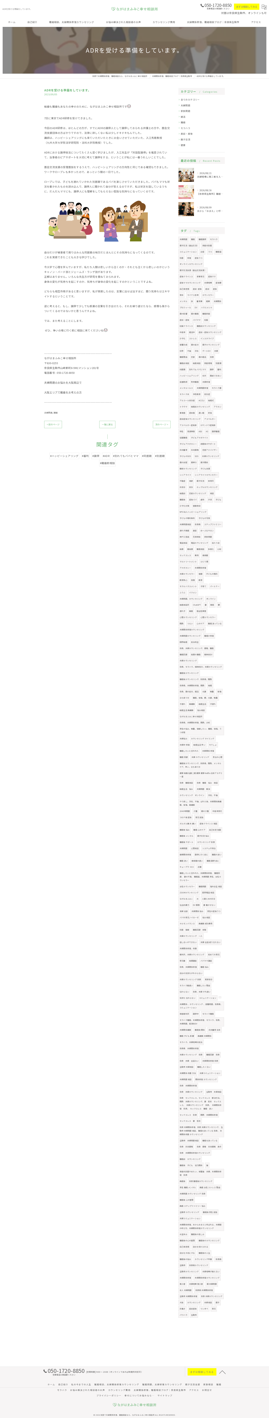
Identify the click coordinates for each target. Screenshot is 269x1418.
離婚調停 (202, 239)
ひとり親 (204, 561)
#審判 (85, 456)
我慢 (193, 580)
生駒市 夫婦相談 (186, 1067)
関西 (181, 623)
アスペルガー (209, 419)
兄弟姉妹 (197, 536)
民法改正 (195, 642)
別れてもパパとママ (197, 369)
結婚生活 (202, 704)
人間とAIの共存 (208, 898)
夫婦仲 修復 (185, 744)
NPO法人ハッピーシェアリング (193, 511)
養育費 (199, 301)
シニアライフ (185, 474)
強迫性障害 (201, 611)
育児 (214, 1308)
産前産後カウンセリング (190, 419)
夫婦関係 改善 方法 (188, 1073)
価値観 (205, 555)
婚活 (183, 116)
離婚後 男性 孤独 (210, 1212)
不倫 (189, 351)
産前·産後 (197, 289)
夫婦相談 (208, 1302)
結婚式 (211, 400)
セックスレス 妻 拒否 (190, 1121)
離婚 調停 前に (213, 860)
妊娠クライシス (186, 326)
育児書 (182, 960)
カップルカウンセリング (207, 487)
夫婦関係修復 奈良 (210, 1060)
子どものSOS (185, 456)
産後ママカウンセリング (190, 282)
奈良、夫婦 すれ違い (201, 991)
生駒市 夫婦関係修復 (188, 1296)
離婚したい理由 (203, 985)
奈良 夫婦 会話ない (189, 1060)
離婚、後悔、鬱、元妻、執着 (205, 697)
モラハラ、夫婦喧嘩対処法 (191, 1042)
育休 (181, 295)
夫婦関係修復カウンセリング (192, 629)
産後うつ (198, 258)
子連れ (182, 704)
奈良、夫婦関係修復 (188, 967)
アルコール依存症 (187, 400)
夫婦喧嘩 (208, 282)
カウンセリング (194, 1302)
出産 (202, 251)
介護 (195, 811)
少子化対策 (184, 505)
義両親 (190, 549)
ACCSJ (201, 400)
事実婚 (182, 412)
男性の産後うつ (213, 911)
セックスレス (185, 555)
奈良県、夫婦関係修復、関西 (192, 685)
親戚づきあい (215, 375)
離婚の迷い (216, 854)
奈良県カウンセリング (198, 1265)
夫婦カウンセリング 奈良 (190, 979)
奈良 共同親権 (186, 1146)
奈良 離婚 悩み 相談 (207, 782)
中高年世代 (217, 811)
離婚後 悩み (185, 829)
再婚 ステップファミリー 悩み (192, 1206)
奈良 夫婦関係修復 (188, 1085)
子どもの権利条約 (187, 518)
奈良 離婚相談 (186, 782)
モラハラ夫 (184, 394)
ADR (204, 375)
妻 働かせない (209, 905)
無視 (212, 604)
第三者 (182, 1284)
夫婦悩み (183, 738)
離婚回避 (183, 654)
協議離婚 (183, 437)
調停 (212, 369)
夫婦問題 (48, 412)
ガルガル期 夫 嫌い (188, 823)
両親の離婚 (196, 654)
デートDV (206, 351)
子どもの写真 (204, 518)
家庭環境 (208, 363)
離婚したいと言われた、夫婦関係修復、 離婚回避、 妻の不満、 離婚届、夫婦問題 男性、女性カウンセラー (200, 877)
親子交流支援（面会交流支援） (193, 270)
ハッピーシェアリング (189, 375)
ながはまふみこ (186, 898)
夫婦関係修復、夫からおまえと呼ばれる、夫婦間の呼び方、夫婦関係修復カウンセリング (200, 1226)
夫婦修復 (206, 381)
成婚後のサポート (208, 443)
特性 (181, 431)
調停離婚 (215, 431)
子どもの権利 (211, 573)
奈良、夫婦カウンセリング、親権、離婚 (197, 648)
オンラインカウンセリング (191, 264)
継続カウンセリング (188, 468)
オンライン (211, 598)
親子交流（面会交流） (189, 245)
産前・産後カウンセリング (210, 332)
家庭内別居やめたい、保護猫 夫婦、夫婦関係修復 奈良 (200, 1173)
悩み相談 (201, 710)
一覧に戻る (107, 424)
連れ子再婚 (184, 530)
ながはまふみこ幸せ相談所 (191, 716)
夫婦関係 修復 (208, 750)
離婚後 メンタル (186, 835)
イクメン (193, 592)
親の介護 (205, 811)
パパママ (197, 320)
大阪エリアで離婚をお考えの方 (63, 392)
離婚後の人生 (204, 1253)
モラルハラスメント (188, 586)
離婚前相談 (184, 363)
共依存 (182, 487)
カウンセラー (208, 295)
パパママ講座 (206, 960)
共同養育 (183, 450)
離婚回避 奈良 (212, 1054)
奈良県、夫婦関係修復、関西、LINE (195, 722)
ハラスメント (206, 307)
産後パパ (193, 499)
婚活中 (192, 332)
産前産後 (193, 1308)
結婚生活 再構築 (186, 710)
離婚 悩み (205, 967)
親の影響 (183, 313)
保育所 (211, 481)
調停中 (196, 1013)
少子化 (182, 338)
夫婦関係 (217, 301)
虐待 (202, 499)
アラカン (217, 406)
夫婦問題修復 (202, 388)
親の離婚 (195, 313)
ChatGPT (197, 604)
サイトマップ (165, 1395)
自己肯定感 (184, 289)
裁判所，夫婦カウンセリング (192, 954)
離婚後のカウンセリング (209, 1240)
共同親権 (195, 450)
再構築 (192, 704)
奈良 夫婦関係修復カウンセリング (195, 1152)
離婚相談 (200, 549)
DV (196, 307)
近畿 (199, 866)
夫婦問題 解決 (203, 789)
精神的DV (208, 654)
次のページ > (161, 424)
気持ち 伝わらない (187, 998)
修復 (189, 258)
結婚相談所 (184, 604)
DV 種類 (196, 905)
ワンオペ (204, 1308)
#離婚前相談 (107, 463)
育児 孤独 (199, 817)
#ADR (106, 456)
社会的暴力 (184, 905)
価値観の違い (197, 860)
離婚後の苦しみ (197, 1234)
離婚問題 (202, 886)
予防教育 (197, 394)
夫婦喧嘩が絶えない (210, 1271)
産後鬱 (218, 282)
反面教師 (183, 381)
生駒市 (182, 1265)
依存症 (207, 394)
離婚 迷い (184, 860)
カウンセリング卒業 (203, 1259)
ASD (200, 431)
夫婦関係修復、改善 (188, 948)
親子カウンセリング (210, 344)
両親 (181, 549)
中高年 (182, 332)
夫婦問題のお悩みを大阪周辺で (63, 382)
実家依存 (208, 979)
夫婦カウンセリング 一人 (191, 936)
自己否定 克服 (215, 829)
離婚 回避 (184, 757)
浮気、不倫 (213, 795)
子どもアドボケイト (199, 437)
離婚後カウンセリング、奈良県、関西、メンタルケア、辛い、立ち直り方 (200, 765)
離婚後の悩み (185, 1259)
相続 (191, 481)
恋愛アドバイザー (210, 450)
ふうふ (182, 592)
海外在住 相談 (216, 886)
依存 (191, 487)
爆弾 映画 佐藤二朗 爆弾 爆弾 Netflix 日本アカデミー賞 (201, 775)
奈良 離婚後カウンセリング (200, 1181)
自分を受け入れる (200, 1246)
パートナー (214, 586)
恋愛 (193, 357)
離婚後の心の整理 (187, 1240)
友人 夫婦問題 (185, 1290)
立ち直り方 (184, 697)
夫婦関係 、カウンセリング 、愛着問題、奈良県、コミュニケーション (201, 1006)
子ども (218, 499)
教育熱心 (183, 580)
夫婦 (216, 351)
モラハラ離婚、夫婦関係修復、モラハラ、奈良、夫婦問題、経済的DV (200, 1022)
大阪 (181, 1302)
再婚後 (182, 1181)
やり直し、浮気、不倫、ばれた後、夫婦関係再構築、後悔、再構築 (200, 803)
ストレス (193, 338)
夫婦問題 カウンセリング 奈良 (192, 1193)
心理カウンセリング (188, 617)
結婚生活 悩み (186, 789)
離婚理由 (183, 357)
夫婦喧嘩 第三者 (196, 1284)
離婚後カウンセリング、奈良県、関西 (196, 679)
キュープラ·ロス (187, 866)
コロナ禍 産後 (185, 817)
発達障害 (191, 431)
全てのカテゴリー (190, 99)
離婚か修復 (209, 635)
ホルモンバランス (187, 923)
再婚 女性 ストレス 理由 (210, 1187)
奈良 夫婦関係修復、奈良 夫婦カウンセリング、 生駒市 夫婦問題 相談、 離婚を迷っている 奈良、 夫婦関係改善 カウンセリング (201, 1131)
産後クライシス (186, 276)
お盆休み (183, 1234)
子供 (210, 499)
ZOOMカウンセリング (189, 892)
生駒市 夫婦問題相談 (189, 1140)
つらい (190, 623)
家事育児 (200, 276)
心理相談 (195, 848)
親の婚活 (202, 357)
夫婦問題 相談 (185, 1079)
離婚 (56, 412)
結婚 (210, 685)
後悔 (219, 691)
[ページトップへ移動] (222, 1372)
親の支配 (183, 462)
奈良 (212, 357)
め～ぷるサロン (207, 530)
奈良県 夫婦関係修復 (189, 1048)
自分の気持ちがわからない (191, 973)
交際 (181, 351)
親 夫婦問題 (212, 1284)
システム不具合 (209, 848)
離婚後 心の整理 (186, 1199)
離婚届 (218, 251)
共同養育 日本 (214, 1029)
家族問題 (185, 111)
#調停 (95, 456)
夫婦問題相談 (185, 524)
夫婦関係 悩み (197, 911)
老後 (210, 412)
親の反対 (195, 344)
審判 (219, 369)
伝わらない (184, 991)
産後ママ (212, 276)
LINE (219, 549)
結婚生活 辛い (199, 744)
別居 (181, 258)
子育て (203, 586)
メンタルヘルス (186, 388)
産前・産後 (187, 133)
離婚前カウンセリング (206, 326)
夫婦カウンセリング (210, 456)
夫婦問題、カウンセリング (191, 598)
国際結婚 (183, 642)
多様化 (211, 549)
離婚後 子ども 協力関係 (191, 1165)
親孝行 (194, 462)
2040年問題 (185, 811)
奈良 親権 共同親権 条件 (209, 1146)
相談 (212, 493)
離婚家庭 (206, 313)
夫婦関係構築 (185, 1029)
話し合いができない (188, 942)
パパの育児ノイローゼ (189, 917)
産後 (215, 289)
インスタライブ (207, 338)
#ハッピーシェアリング (64, 456)
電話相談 (183, 542)
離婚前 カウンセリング (190, 1159)
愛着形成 (183, 344)
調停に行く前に (201, 854)
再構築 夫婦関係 (205, 1036)
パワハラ (183, 1315)
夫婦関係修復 (200, 567)
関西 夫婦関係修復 (209, 1114)
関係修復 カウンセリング (206, 1079)
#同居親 (147, 456)
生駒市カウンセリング (189, 1271)
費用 (196, 555)
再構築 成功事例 (205, 923)
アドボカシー (185, 567)
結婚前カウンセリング (200, 406)
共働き (182, 1308)
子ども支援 (205, 468)
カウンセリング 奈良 (206, 842)
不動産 (182, 481)
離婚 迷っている (215, 623)
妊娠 (206, 320)
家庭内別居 (207, 245)
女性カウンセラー (187, 886)
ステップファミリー (212, 524)
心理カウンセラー (208, 617)
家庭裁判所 (184, 1013)
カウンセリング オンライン (192, 795)
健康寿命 (197, 505)
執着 (212, 691)
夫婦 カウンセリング (200, 757)
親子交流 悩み (203, 835)
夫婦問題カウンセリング (190, 635)
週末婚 (192, 412)
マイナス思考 (193, 295)
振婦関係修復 (185, 854)
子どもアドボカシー (188, 443)
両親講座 (193, 960)
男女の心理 (217, 757)
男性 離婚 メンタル (188, 1187)
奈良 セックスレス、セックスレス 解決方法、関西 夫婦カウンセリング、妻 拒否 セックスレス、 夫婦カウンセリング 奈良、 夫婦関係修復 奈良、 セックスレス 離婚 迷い (201, 1103)
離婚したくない (203, 1067)
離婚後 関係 (200, 1029)
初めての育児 (213, 954)
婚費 (208, 301)
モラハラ (185, 128)
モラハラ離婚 (208, 1013)
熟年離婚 (195, 381)
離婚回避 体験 (199, 929)
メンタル (183, 301)
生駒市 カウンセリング (189, 1212)
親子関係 (204, 462)
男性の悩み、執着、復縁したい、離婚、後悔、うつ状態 (200, 730)
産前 (207, 289)
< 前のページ (53, 424)
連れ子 (182, 611)
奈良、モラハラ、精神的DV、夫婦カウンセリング (201, 666)
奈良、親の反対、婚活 (189, 691)
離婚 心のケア (199, 829)
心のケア (200, 623)
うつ (210, 251)
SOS (196, 456)
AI (197, 898)
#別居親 (160, 456)
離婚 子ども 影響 (187, 1036)
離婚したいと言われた (189, 750)
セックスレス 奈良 (188, 1114)
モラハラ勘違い (186, 985)
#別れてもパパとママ (126, 456)
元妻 (204, 691)
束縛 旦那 (184, 911)
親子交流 (185, 139)
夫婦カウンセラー (187, 573)
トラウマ (183, 406)
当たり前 (215, 542)
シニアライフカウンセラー (206, 474)
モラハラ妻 (216, 388)
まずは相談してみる (246, 6)
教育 (200, 580)
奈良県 (198, 524)
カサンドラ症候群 (208, 425)
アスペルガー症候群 (188, 425)
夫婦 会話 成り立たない (210, 942)
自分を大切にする (187, 1253)
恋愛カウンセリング (197, 493)
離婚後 (182, 499)
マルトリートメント (188, 561)
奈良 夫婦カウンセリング (191, 1091)
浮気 (196, 351)
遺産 (195, 530)
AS (207, 431)
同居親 (182, 369)
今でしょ (213, 744)
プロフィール (185, 307)
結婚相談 (197, 363)
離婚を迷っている (209, 1140)
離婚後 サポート (186, 842)
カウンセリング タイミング (202, 738)
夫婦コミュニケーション (210, 1073)
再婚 (191, 611)
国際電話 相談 (208, 892)
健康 (183, 145)
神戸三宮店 (184, 536)
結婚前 (182, 493)
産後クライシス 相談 (208, 823)
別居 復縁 (184, 929)
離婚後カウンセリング (189, 673)
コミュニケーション (188, 251)
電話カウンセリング (199, 542)
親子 (217, 1302)
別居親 (218, 363)
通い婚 (201, 412)
